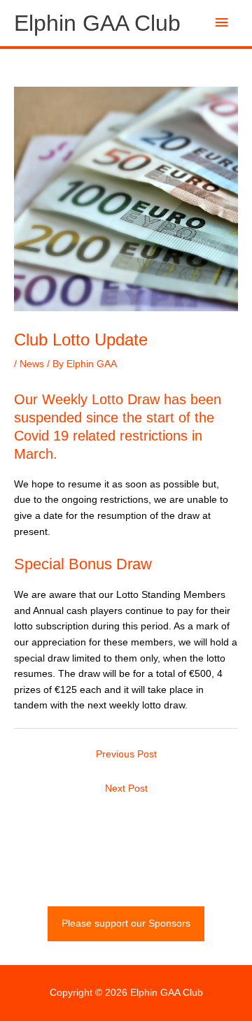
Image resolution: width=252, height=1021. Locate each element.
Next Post (126, 788)
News (32, 364)
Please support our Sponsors (126, 923)
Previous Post (126, 754)
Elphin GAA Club (97, 23)
